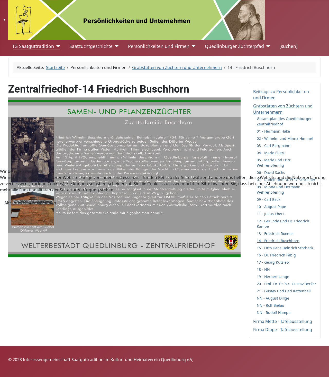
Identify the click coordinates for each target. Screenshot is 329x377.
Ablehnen (47, 203)
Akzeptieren (16, 203)
